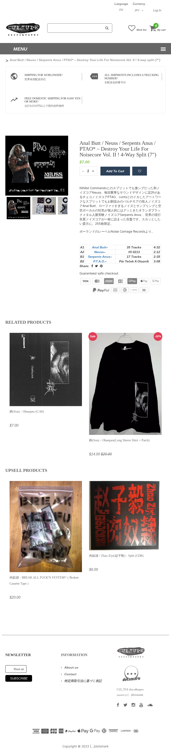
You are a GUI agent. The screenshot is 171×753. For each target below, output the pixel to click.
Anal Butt (99, 247)
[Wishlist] (139, 171)
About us (71, 667)
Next (60, 205)
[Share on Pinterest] (101, 266)
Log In (157, 10)
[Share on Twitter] (96, 266)
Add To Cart (115, 171)
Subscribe (19, 678)
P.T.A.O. (99, 261)
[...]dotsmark (99, 746)
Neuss (99, 252)
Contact (70, 674)
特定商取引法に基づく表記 (83, 681)
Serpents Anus (99, 256)
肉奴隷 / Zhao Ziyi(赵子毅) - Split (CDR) (116, 555)
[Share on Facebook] (92, 266)
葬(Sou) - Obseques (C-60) (27, 411)
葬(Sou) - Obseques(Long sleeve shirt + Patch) (119, 440)
